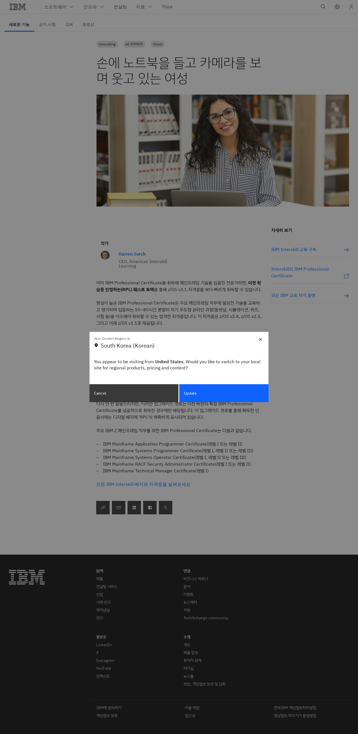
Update (190, 393)
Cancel (100, 393)
